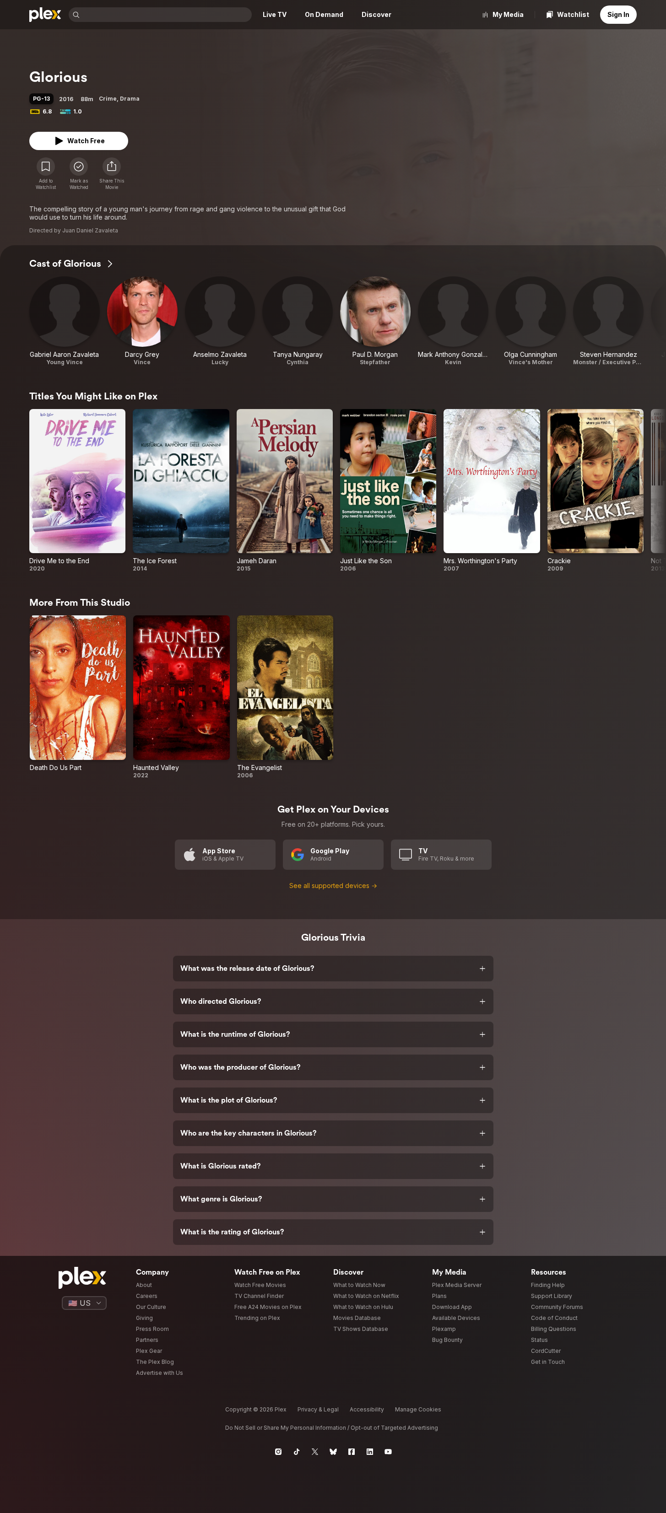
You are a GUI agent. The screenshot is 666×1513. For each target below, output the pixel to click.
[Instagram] (278, 1452)
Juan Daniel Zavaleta (90, 230)
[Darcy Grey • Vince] (142, 321)
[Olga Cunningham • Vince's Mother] (531, 321)
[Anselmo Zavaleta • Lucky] (220, 321)
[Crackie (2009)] (595, 490)
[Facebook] (351, 1452)
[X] (315, 1452)
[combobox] (166, 14)
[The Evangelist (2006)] (285, 697)
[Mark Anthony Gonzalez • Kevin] (453, 321)
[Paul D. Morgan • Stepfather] (375, 321)
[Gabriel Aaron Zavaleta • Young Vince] (64, 321)
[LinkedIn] (370, 1452)
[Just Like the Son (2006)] (388, 490)
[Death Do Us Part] (78, 697)
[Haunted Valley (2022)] (181, 697)
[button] (111, 173)
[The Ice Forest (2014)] (181, 490)
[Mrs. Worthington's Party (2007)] (492, 490)
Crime (108, 98)
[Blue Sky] (333, 1452)
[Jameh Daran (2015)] (285, 490)
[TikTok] (296, 1452)
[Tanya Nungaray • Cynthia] (297, 321)
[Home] (45, 14)
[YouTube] (388, 1452)
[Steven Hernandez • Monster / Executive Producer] (608, 321)
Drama (130, 98)
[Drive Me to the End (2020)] (77, 490)
